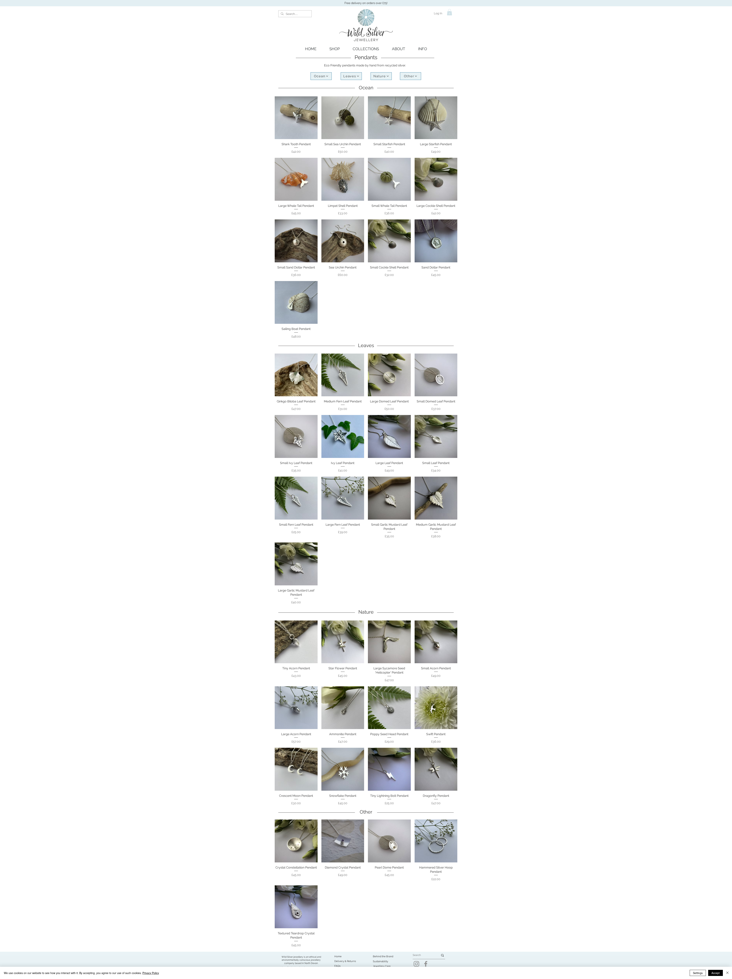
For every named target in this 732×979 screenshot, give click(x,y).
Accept (715, 973)
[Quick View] (296, 117)
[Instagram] (416, 964)
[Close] (727, 973)
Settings (698, 973)
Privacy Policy (150, 973)
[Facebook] (425, 964)
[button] (449, 12)
